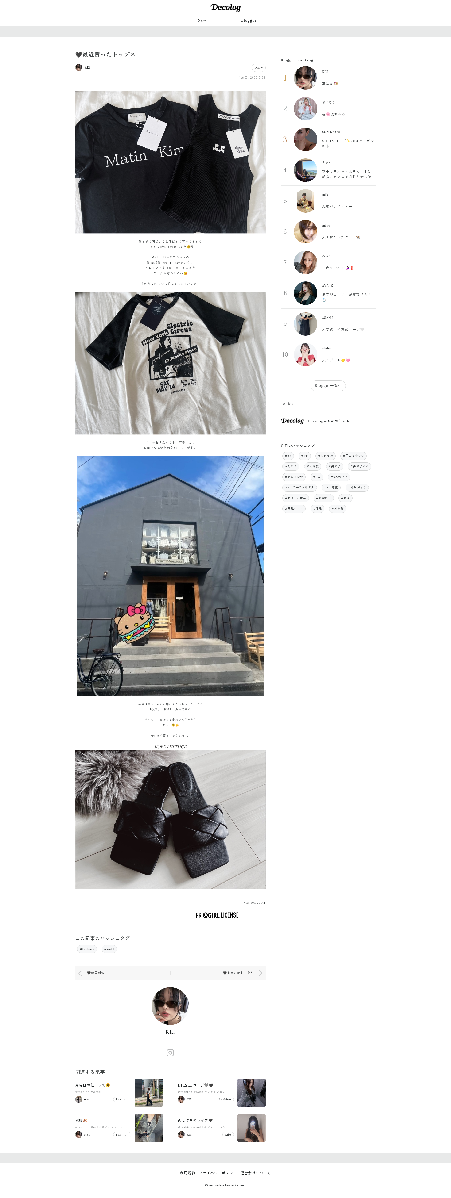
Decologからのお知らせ (329, 421)
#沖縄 (317, 508)
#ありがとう (357, 487)
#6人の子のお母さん (299, 487)
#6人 (317, 477)
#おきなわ (325, 455)
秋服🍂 (81, 1120)
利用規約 (187, 1173)
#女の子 (291, 466)
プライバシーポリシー (218, 1173)
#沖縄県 (338, 508)
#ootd (109, 949)
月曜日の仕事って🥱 (92, 1085)
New (202, 20)
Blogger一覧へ (328, 385)
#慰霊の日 (323, 498)
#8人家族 (331, 487)
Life (228, 1134)
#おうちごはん (295, 498)
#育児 (345, 498)
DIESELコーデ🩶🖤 (196, 1085)
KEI (170, 1032)
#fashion (87, 949)
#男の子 (335, 466)
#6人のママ (338, 477)
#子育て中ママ (353, 455)
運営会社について (256, 1173)
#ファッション (215, 1092)
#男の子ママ (359, 466)
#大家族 (313, 466)
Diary (258, 67)
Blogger (249, 20)
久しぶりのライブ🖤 (195, 1120)
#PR (304, 455)
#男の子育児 (294, 477)
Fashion (122, 1099)
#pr (288, 455)
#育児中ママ (294, 508)
